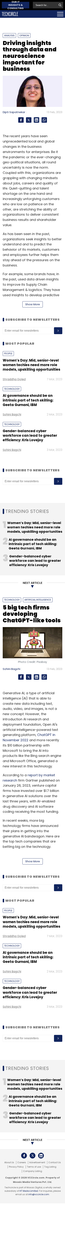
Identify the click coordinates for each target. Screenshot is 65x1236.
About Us (9, 1162)
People (8, 353)
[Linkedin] (36, 120)
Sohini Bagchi (12, 414)
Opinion (24, 35)
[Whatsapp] (44, 120)
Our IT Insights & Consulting (15, 5)
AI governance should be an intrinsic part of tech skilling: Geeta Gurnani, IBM (28, 400)
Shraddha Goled (14, 379)
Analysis (9, 35)
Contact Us (54, 1162)
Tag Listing (50, 1166)
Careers (21, 1162)
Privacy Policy (16, 1166)
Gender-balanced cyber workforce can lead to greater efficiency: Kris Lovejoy (30, 436)
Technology (12, 389)
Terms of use (34, 1166)
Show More (32, 304)
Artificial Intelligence (37, 599)
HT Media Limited (29, 1190)
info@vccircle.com (38, 1194)
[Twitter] (28, 120)
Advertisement (37, 1162)
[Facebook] (21, 120)
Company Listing (32, 1171)
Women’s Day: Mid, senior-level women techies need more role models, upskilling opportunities (31, 365)
